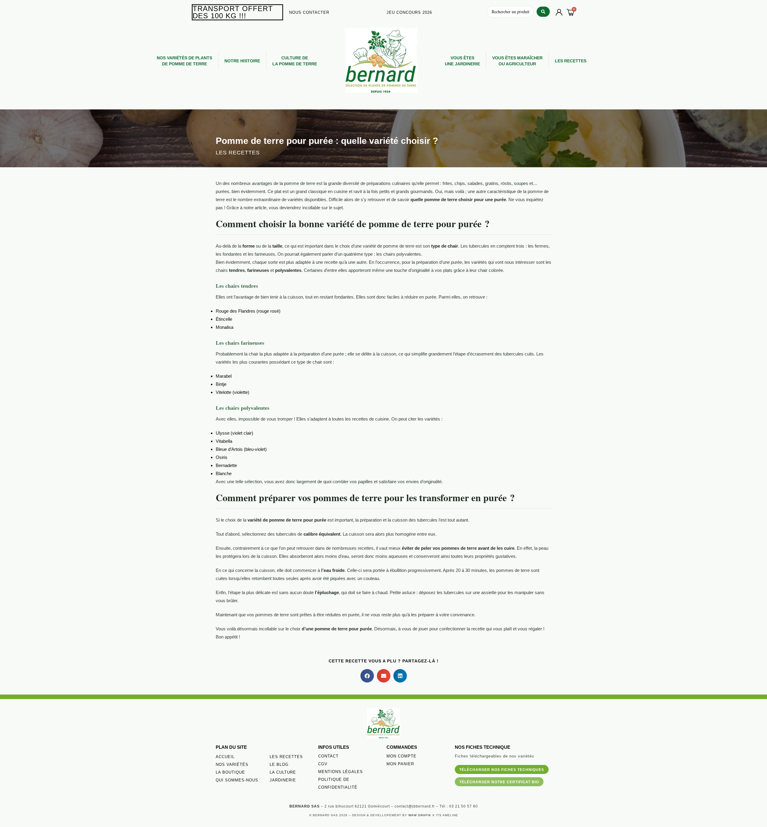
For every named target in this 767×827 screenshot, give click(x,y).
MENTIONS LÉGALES (340, 771)
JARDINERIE (283, 780)
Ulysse (223, 433)
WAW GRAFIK (419, 815)
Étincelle (224, 319)
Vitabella (224, 441)
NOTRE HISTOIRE (242, 60)
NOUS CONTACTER (309, 12)
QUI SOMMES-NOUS (237, 780)
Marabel (224, 376)
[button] (367, 676)
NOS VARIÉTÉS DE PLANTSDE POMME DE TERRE (184, 60)
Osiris (221, 457)
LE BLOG (279, 764)
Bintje (221, 384)
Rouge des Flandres (235, 311)
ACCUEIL (225, 756)
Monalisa (224, 327)
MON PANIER (400, 764)
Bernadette (226, 465)
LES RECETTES (570, 60)
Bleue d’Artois (229, 449)
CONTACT (328, 756)
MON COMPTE (401, 756)
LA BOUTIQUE (230, 772)
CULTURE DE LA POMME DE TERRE (294, 60)
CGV (322, 764)
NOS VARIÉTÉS (232, 764)
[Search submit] (543, 12)
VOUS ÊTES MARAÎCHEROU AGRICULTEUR (517, 60)
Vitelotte (223, 392)
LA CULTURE (283, 772)
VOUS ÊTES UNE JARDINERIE (462, 60)
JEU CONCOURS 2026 (409, 12)
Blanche (224, 473)
